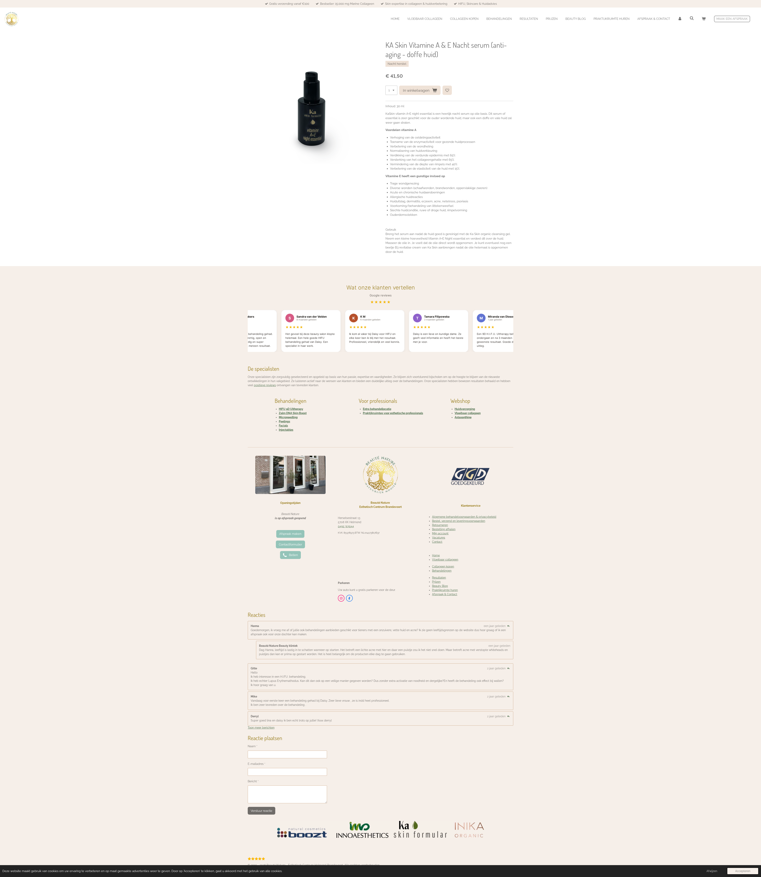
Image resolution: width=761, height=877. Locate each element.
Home (436, 555)
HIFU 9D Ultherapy (291, 409)
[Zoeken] (691, 18)
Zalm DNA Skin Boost (293, 413)
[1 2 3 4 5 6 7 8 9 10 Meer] (391, 90)
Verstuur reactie (261, 811)
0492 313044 (346, 526)
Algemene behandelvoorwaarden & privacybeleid (464, 516)
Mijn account (440, 533)
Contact (437, 541)
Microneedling (288, 417)
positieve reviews (265, 385)
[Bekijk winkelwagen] (703, 19)
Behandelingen (441, 570)
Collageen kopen (443, 566)
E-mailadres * (256, 763)
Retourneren (440, 525)
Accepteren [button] (742, 871)
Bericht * (253, 781)
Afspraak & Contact (444, 594)
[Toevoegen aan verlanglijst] (447, 90)
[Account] (679, 19)
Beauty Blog (440, 586)
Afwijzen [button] (712, 871)
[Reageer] (508, 626)
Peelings (284, 421)
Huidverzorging (465, 409)
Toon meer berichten (261, 727)
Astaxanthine (463, 417)
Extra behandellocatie (377, 409)
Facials (283, 425)
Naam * (252, 746)
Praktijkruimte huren (445, 590)
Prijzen (436, 581)
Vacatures (438, 537)
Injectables (286, 429)
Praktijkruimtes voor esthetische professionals (393, 413)
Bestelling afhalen (443, 529)
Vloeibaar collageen (468, 413)
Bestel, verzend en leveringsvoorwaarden (458, 521)
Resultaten (439, 577)
